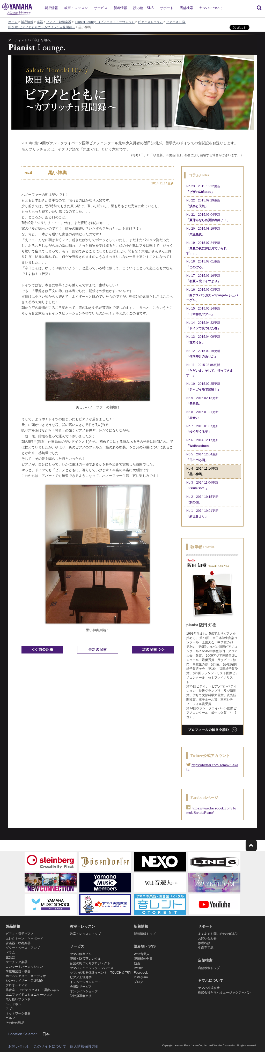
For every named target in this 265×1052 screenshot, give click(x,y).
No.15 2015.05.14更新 (203, 311)
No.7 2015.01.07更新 (202, 429)
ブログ (138, 982)
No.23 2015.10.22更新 (203, 189)
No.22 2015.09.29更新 (203, 203)
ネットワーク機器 (18, 1013)
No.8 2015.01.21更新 (202, 414)
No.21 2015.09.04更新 (208, 217)
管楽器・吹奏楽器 (18, 943)
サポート (166, 8)
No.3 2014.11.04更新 (202, 485)
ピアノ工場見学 (81, 977)
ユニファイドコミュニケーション (29, 994)
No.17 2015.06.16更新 (203, 278)
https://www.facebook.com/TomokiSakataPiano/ (211, 810)
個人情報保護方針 (84, 1046)
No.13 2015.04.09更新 (203, 339)
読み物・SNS (143, 8)
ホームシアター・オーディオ (26, 976)
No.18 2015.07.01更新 (203, 264)
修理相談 (204, 943)
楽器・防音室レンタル (85, 958)
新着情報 (120, 8)
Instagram (141, 977)
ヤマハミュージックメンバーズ (91, 968)
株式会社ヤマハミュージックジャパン (224, 992)
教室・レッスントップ (85, 934)
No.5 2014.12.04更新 (202, 457)
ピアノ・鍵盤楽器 (58, 22)
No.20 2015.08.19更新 (203, 231)
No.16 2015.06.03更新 (212, 295)
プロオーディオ (16, 985)
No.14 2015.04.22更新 (203, 325)
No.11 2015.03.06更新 (209, 370)
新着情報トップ (145, 934)
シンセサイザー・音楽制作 (24, 980)
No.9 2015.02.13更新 (202, 400)
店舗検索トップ (209, 968)
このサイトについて (50, 1046)
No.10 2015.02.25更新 (203, 386)
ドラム (10, 952)
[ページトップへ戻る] (251, 845)
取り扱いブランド (18, 999)
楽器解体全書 (143, 958)
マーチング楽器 (16, 962)
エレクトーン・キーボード (24, 938)
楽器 (40, 22)
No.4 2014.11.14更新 (202, 471)
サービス (100, 8)
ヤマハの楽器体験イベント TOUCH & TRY (100, 972)
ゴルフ (10, 1018)
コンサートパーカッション (24, 966)
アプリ (10, 1009)
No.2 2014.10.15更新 (202, 499)
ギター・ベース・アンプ (23, 948)
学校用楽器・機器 (18, 971)
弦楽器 (10, 957)
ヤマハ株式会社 (209, 988)
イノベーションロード (85, 982)
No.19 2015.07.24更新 (206, 248)
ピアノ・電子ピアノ (20, 934)
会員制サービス (81, 986)
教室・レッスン (76, 8)
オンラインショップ (84, 991)
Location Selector (22, 1034)
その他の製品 (15, 1023)
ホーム (13, 22)
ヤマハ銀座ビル (81, 954)
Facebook (141, 972)
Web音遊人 (142, 954)
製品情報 (51, 8)
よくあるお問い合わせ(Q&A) (218, 934)
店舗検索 (186, 8)
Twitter (138, 968)
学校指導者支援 (81, 996)
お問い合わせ (207, 938)
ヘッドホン (13, 1004)
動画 (137, 963)
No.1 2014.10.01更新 (202, 513)
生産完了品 (206, 948)
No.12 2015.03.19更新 (203, 353)
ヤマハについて (211, 8)
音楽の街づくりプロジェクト (90, 963)
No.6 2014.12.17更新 (202, 443)
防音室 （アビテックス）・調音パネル (32, 990)
